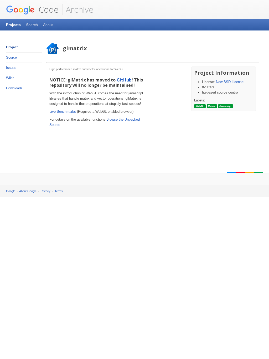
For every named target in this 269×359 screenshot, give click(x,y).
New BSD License (230, 82)
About (48, 25)
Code (48, 9)
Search (32, 25)
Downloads (14, 88)
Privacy (45, 191)
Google (10, 191)
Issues (11, 68)
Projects (13, 25)
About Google (28, 191)
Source (11, 57)
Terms (59, 191)
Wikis (10, 78)
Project (12, 47)
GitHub (124, 80)
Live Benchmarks (62, 112)
